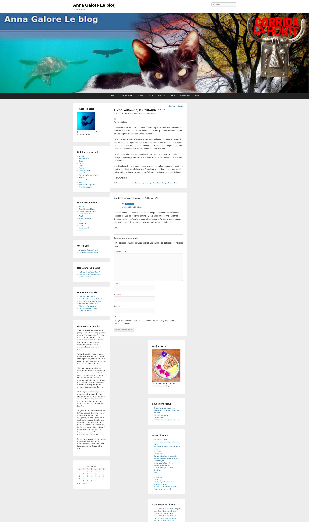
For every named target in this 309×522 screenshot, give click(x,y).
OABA (81, 225)
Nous (197, 96)
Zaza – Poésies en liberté (88, 308)
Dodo (155, 472)
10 (95, 474)
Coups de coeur (84, 170)
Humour (81, 178)
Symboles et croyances (87, 185)
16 (91, 476)
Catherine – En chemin (87, 297)
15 (87, 476)
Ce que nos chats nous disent (164, 408)
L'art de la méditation (161, 415)
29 (87, 481)
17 (95, 476)
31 (95, 481)
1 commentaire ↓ (150, 113)
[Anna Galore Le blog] (154, 53)
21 (83, 478)
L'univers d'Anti (84, 180)
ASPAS (81, 207)
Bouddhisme (185, 96)
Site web (118, 306)
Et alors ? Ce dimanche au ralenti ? (166, 486)
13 (79, 476)
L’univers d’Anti (126, 96)
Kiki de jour (158, 470)
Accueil (112, 96)
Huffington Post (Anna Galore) (89, 272)
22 (87, 478)
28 (83, 481)
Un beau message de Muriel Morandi (166, 458)
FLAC (81, 216)
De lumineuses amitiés (162, 465)
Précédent (171, 106)
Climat (172, 96)
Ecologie (161, 96)
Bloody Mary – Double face (88, 304)
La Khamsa (158, 477)
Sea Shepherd (84, 228)
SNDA (81, 230)
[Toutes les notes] (86, 129)
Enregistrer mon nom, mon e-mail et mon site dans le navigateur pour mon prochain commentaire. (145, 322)
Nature (81, 182)
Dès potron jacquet (160, 439)
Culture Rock (83, 173)
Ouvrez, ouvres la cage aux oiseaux (166, 420)
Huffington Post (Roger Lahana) (90, 274)
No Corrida (82, 223)
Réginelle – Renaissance (87, 306)
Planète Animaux (85, 277)
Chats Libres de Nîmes (87, 209)
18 (99, 476)
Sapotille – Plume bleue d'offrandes (91, 299)
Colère (137, 183)
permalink (173, 183)
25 (99, 478)
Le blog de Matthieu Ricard (88, 250)
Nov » (85, 483)
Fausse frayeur (159, 461)
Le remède (157, 475)
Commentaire (120, 252)
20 (79, 478)
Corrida (140, 96)
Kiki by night (158, 479)
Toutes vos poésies (85, 311)
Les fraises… (158, 451)
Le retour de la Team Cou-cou (164, 463)
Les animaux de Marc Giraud (89, 252)
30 (91, 481)
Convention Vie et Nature (87, 211)
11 (99, 474)
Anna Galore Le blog (94, 5)
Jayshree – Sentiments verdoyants (91, 301)
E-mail (117, 295)
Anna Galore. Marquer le (161, 183)
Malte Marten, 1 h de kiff (162, 489)
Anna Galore (138, 113)
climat (148, 183)
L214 (80, 221)
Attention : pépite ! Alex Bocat (164, 482)
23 (91, 478)
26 (103, 478)
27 (79, 481)
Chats (150, 96)
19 (103, 476)
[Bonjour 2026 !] (166, 381)
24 (95, 478)
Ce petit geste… (159, 454)
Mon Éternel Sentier (161, 484)
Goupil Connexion (85, 218)
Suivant (181, 106)
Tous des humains (85, 187)
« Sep (79, 483)
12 (103, 474)
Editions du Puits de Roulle (88, 175)
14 (83, 476)
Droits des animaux (85, 214)
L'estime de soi (159, 417)
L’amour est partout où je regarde (165, 456)
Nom (116, 283)
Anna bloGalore (84, 159)
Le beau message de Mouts (163, 468)
